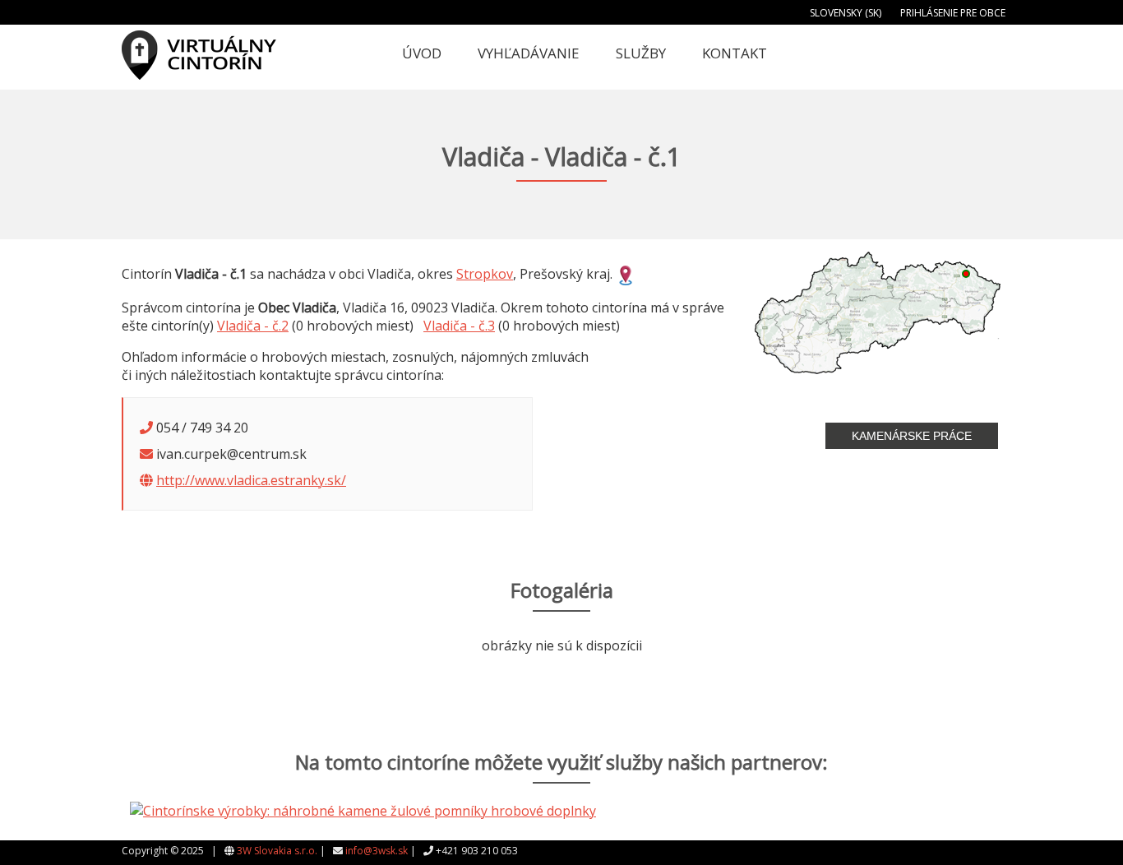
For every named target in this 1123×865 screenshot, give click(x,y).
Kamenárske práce (912, 435)
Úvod (421, 53)
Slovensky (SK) (845, 13)
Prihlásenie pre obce (952, 13)
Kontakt (734, 53)
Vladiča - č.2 (253, 326)
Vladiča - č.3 (459, 326)
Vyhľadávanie (529, 53)
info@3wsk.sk (376, 851)
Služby (641, 53)
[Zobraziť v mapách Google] (625, 274)
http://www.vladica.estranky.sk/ (251, 480)
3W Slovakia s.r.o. (277, 851)
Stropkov (484, 274)
